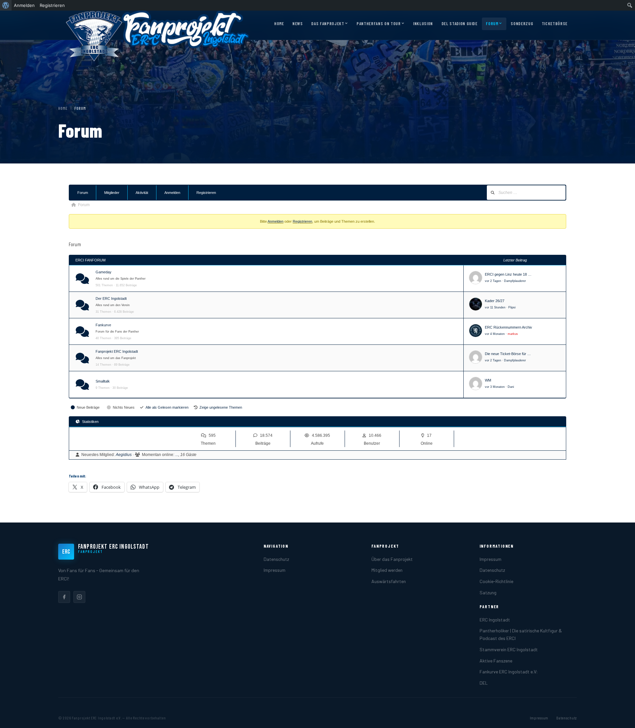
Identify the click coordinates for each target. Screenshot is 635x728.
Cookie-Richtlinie (496, 581)
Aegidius (124, 454)
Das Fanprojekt (327, 23)
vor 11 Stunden (495, 307)
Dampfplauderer (515, 281)
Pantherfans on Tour (379, 23)
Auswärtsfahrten (388, 581)
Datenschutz (276, 559)
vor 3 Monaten (495, 386)
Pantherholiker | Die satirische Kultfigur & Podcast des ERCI (521, 634)
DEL (484, 683)
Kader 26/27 (494, 301)
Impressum (274, 570)
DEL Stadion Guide (460, 23)
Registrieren (206, 193)
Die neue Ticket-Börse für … (508, 354)
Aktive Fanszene (496, 660)
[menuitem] (6, 5)
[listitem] (64, 597)
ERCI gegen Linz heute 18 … (508, 274)
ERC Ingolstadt (495, 619)
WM (488, 380)
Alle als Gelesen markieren (167, 407)
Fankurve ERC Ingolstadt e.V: (509, 671)
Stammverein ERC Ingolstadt (509, 649)
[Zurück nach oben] (620, 716)
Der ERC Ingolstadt (111, 298)
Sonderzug (522, 23)
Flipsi (512, 307)
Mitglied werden (386, 570)
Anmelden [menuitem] (24, 5)
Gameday (103, 272)
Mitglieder (111, 193)
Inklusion (423, 23)
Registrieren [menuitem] (52, 5)
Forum (492, 23)
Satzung (488, 592)
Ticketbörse (555, 23)
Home (279, 23)
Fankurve (103, 325)
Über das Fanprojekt (392, 559)
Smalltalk (103, 381)
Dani (511, 386)
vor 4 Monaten (495, 334)
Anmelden (172, 193)
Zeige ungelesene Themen (220, 407)
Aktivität (142, 193)
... (176, 454)
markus (513, 334)
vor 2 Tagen (493, 281)
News (297, 23)
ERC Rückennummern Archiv (508, 327)
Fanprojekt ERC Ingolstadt (117, 351)
